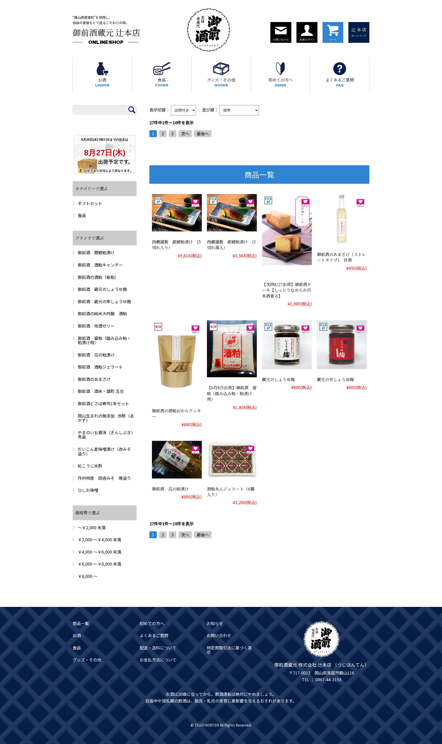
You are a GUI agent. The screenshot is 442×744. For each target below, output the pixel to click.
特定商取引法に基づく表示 (229, 650)
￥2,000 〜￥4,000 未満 (99, 539)
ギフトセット (90, 203)
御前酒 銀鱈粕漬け (96, 252)
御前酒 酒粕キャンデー (100, 265)
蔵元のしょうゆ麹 (278, 379)
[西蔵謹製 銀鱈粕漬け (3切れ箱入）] (232, 228)
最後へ (203, 133)
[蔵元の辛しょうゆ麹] (342, 365)
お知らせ (215, 623)
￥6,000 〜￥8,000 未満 (99, 564)
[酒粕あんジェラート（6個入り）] (232, 475)
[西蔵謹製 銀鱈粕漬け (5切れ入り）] (177, 228)
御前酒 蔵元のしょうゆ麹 (102, 289)
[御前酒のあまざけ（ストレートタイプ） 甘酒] (342, 240)
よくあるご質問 (339, 82)
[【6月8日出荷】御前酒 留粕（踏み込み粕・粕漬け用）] (232, 374)
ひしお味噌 (88, 490)
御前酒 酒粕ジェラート (100, 367)
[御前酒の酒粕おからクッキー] (177, 396)
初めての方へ (280, 82)
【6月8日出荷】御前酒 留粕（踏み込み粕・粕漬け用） (232, 393)
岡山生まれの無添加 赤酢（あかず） (106, 418)
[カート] (333, 32)
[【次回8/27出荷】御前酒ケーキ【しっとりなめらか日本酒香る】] (287, 270)
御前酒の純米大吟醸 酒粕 (102, 313)
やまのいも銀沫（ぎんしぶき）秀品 (105, 434)
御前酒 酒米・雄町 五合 (101, 391)
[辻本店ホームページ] (358, 32)
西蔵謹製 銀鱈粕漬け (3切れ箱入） (231, 244)
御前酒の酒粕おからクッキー (176, 413)
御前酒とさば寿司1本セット (103, 403)
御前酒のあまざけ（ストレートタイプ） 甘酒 (341, 257)
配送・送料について (158, 648)
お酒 (102, 82)
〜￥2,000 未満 (92, 527)
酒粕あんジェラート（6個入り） (230, 491)
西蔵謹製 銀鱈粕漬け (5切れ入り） (176, 244)
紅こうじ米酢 (90, 466)
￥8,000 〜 (87, 576)
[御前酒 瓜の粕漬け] (177, 475)
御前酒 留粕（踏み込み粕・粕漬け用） (104, 340)
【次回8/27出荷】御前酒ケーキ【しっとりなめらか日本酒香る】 (286, 290)
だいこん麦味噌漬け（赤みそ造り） (104, 451)
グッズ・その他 (221, 82)
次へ (185, 133)
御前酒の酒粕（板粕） (98, 277)
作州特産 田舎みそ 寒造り (104, 478)
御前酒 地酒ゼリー (96, 326)
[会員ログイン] (306, 32)
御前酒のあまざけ (94, 379)
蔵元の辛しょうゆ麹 (335, 379)
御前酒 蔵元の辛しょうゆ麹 (104, 301)
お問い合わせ (219, 635)
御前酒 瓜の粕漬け (170, 489)
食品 (161, 82)
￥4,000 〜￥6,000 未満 (99, 552)
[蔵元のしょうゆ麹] (287, 365)
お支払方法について (158, 660)
